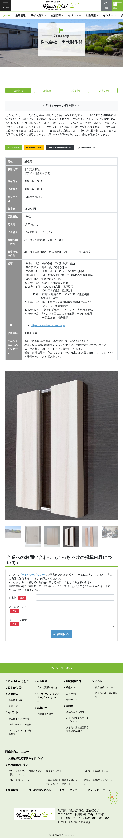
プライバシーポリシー (32, 574)
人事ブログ (104, 90)
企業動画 (47, 90)
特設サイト (72, 699)
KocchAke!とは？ (18, 681)
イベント (73, 15)
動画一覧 (13, 706)
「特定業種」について (20, 780)
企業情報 (56, 15)
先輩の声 (42, 707)
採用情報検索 (15, 700)
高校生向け (72, 693)
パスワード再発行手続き (95, 771)
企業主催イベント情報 (20, 724)
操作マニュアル (54, 771)
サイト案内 (37, 15)
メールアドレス (18, 608)
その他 (98, 681)
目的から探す (15, 687)
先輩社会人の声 (45, 713)
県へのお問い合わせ (40, 789)
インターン (109, 15)
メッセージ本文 (18, 621)
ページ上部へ (63, 668)
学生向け (71, 687)
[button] (10, 445)
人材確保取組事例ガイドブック (26, 758)
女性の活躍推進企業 (47, 687)
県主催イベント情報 (19, 718)
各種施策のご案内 (18, 764)
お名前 (16, 597)
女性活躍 (91, 15)
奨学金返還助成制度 (76, 712)
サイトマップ (69, 789)
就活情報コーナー (104, 687)
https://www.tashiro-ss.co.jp (48, 325)
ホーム (6, 15)
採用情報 (75, 90)
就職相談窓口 (73, 681)
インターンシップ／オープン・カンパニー (48, 697)
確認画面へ (61, 634)
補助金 (69, 705)
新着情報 (20, 15)
